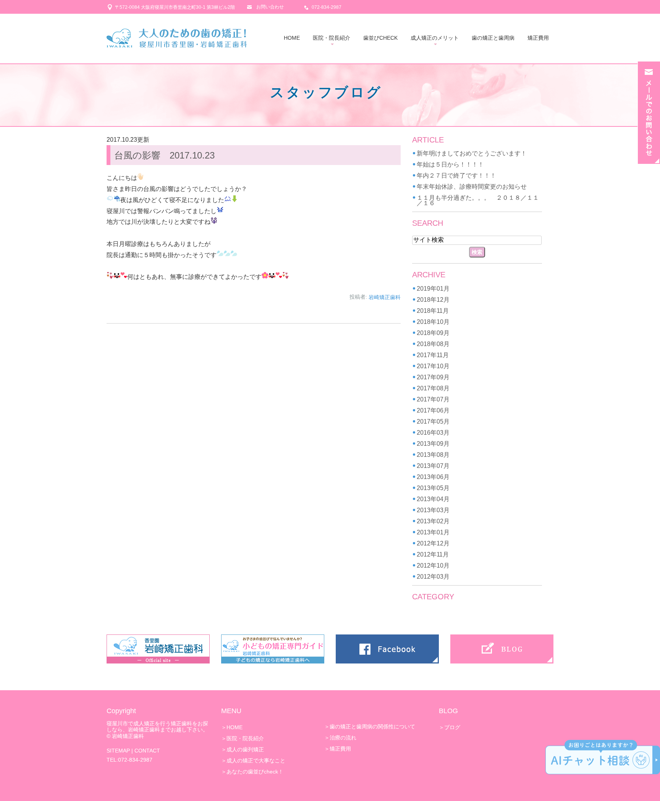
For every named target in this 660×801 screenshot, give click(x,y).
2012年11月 (433, 554)
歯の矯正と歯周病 (493, 38)
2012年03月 (433, 576)
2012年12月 (433, 543)
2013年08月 (433, 454)
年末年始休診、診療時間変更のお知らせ (472, 186)
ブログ (452, 727)
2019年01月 (433, 288)
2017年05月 (433, 421)
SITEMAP (118, 751)
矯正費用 (538, 38)
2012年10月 (433, 565)
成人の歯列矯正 (245, 749)
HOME (292, 38)
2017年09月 (433, 377)
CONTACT (147, 751)
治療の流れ (343, 738)
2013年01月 (433, 532)
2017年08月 (433, 388)
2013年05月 (433, 488)
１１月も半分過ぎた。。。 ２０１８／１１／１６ (478, 200)
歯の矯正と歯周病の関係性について (372, 726)
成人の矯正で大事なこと (255, 760)
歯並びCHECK (380, 38)
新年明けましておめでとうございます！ (472, 153)
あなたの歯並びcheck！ (254, 772)
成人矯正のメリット (435, 38)
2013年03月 (433, 510)
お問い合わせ (270, 7)
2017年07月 (433, 399)
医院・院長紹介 (331, 38)
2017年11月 (433, 355)
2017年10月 (433, 366)
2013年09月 (433, 443)
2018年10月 (433, 322)
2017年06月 (433, 410)
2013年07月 (433, 466)
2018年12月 (433, 299)
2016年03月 (433, 432)
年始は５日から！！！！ (450, 164)
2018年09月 (433, 333)
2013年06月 (433, 477)
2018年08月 (433, 344)
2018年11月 (433, 310)
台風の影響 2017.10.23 (164, 155)
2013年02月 (433, 521)
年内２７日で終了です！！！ (456, 175)
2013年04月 (433, 499)
